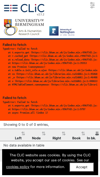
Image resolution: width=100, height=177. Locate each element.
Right (57, 138)
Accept (81, 167)
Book (76, 138)
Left (18, 138)
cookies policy (17, 167)
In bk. (91, 138)
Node (36, 138)
